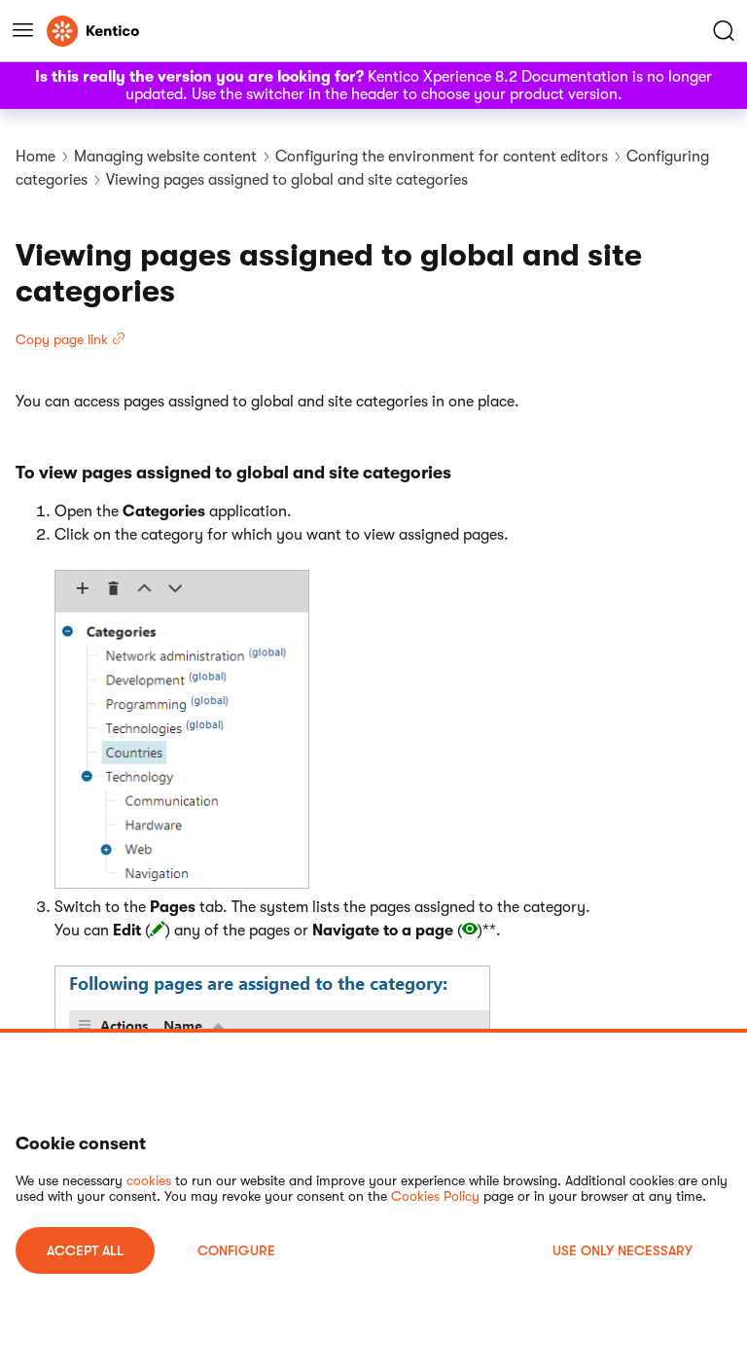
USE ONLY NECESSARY (622, 1250)
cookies (148, 1180)
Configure (236, 1250)
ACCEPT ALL (85, 1250)
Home (35, 156)
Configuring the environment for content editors (441, 156)
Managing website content (165, 156)
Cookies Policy (435, 1196)
